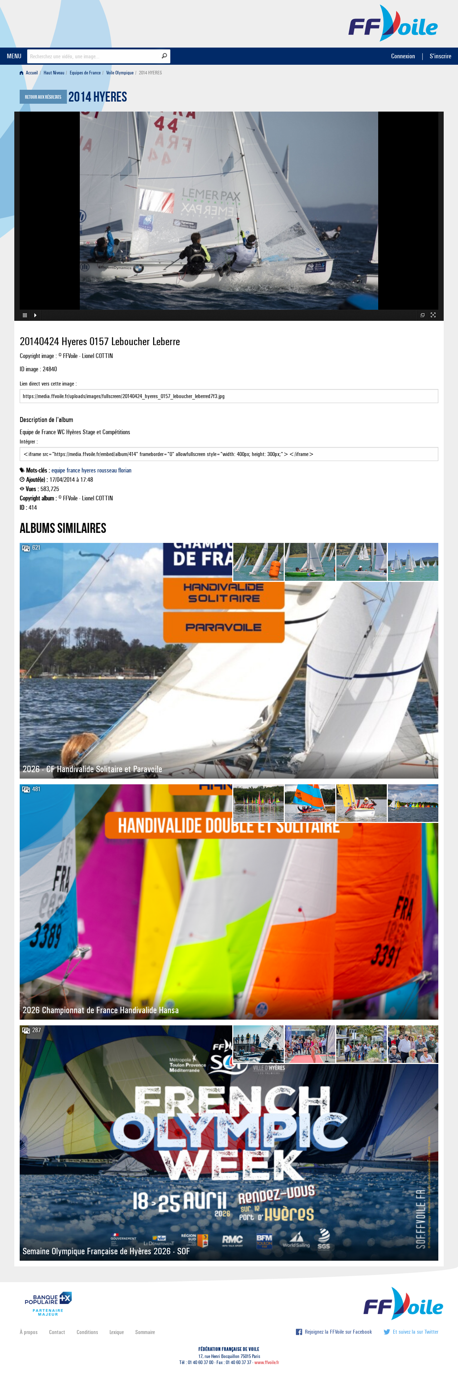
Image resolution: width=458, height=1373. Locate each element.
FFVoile (393, 22)
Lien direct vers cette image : (48, 383)
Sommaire (145, 1332)
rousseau (107, 470)
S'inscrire (440, 56)
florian (124, 470)
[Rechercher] (164, 55)
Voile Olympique (119, 73)
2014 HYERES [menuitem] (150, 73)
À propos (29, 1332)
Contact (57, 1332)
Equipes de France (85, 73)
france (73, 470)
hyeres (89, 470)
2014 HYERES (97, 99)
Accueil (31, 73)
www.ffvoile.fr (266, 1362)
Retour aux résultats (43, 97)
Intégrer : (29, 441)
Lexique (116, 1332)
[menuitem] (30, 73)
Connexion (403, 56)
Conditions (87, 1332)
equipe (58, 470)
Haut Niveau (54, 73)
